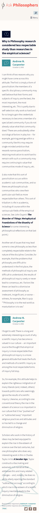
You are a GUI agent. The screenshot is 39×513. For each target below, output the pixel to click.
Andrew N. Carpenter (19, 63)
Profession (27, 506)
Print (4, 508)
